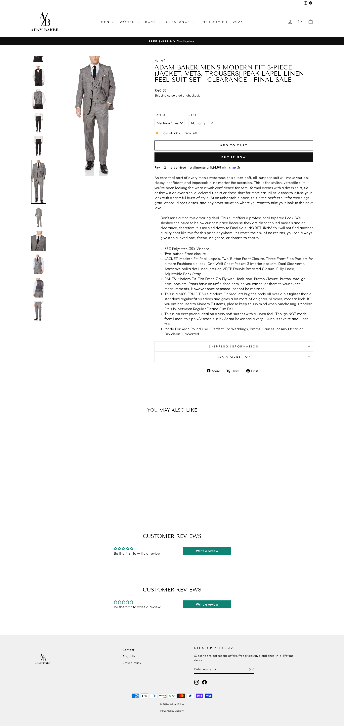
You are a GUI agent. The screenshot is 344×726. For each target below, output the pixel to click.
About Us (128, 656)
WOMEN (128, 22)
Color (161, 115)
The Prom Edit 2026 (221, 22)
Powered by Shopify (172, 710)
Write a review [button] (207, 551)
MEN (106, 22)
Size (193, 115)
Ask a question (234, 356)
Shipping (160, 95)
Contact (128, 650)
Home (158, 60)
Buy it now (233, 157)
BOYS (151, 22)
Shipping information (234, 346)
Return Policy (131, 663)
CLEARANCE (178, 22)
